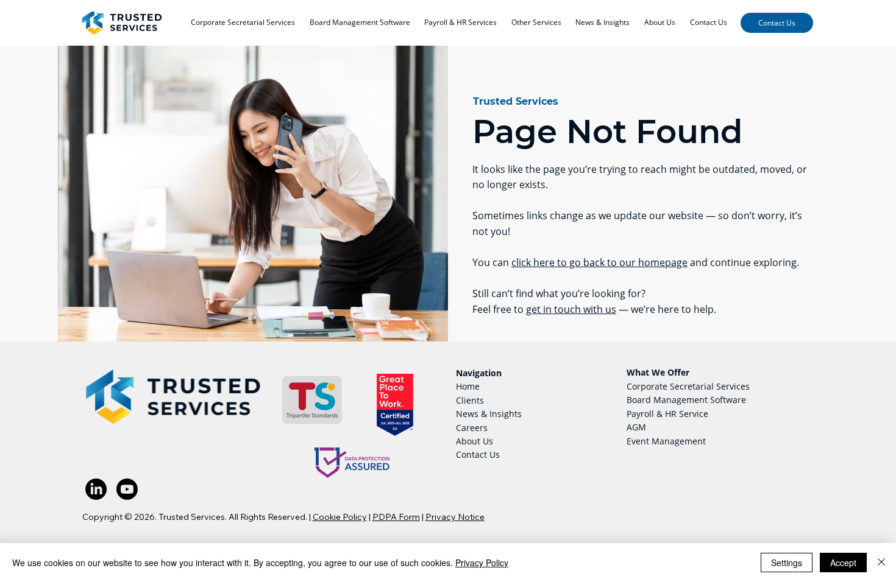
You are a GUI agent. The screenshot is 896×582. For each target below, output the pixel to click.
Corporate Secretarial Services (688, 386)
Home (468, 386)
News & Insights (489, 413)
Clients (470, 400)
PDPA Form (396, 516)
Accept (843, 562)
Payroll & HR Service (667, 413)
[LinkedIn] (96, 489)
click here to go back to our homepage (599, 262)
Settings (786, 562)
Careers (472, 427)
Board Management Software (686, 399)
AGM (636, 427)
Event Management (666, 441)
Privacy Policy (481, 562)
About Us (474, 441)
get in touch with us (571, 309)
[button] (536, 23)
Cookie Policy (340, 516)
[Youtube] (127, 489)
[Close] (881, 562)
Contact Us (478, 454)
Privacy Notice (455, 516)
